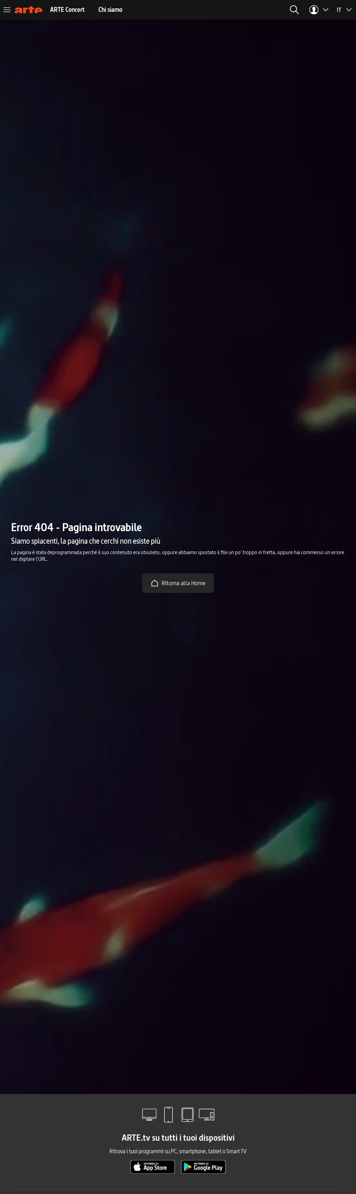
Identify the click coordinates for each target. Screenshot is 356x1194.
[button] (294, 9)
